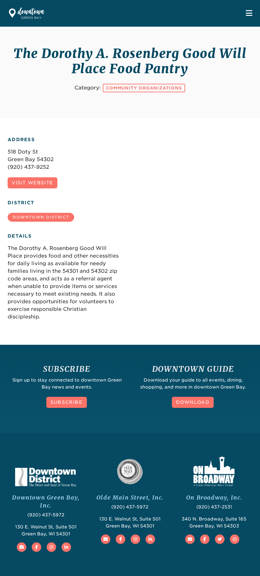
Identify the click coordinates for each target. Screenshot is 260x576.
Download (193, 402)
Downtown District (41, 217)
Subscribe (66, 402)
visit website (32, 182)
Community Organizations (144, 88)
